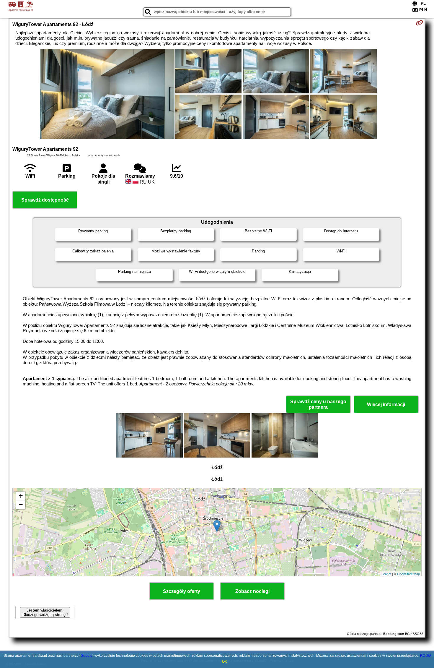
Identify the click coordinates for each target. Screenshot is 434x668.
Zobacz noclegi (252, 591)
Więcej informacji (386, 404)
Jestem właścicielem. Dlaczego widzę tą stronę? (45, 612)
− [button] (21, 504)
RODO (425, 656)
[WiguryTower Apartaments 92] (107, 94)
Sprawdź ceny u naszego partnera (318, 404)
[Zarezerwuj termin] (419, 22)
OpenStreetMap (408, 573)
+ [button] (21, 496)
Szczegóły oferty (181, 591)
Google (86, 656)
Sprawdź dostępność (45, 199)
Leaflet (386, 573)
